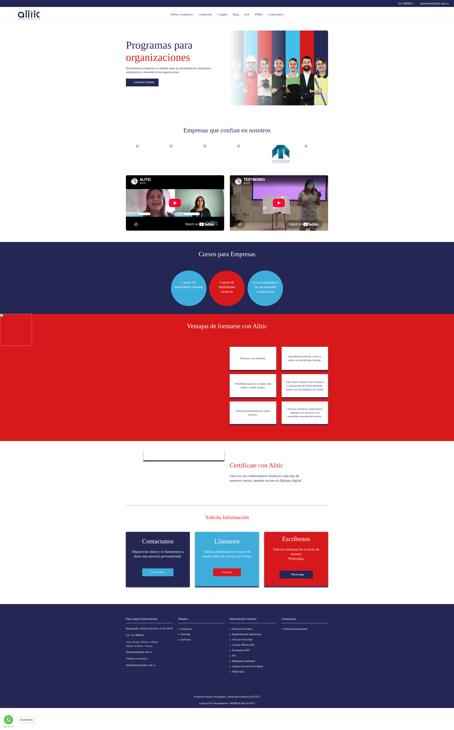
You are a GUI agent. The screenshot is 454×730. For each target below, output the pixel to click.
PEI (234, 655)
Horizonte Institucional (295, 629)
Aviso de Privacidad (242, 639)
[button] (296, 575)
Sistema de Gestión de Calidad (247, 666)
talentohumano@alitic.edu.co (140, 665)
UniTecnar (185, 639)
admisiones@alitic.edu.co (434, 3)
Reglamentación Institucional (246, 634)
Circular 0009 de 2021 (243, 645)
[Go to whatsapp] (8, 719)
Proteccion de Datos (242, 629)
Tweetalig (185, 634)
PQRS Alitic (238, 671)
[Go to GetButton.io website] (8, 726)
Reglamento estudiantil (243, 661)
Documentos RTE (241, 650)
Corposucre (186, 629)
